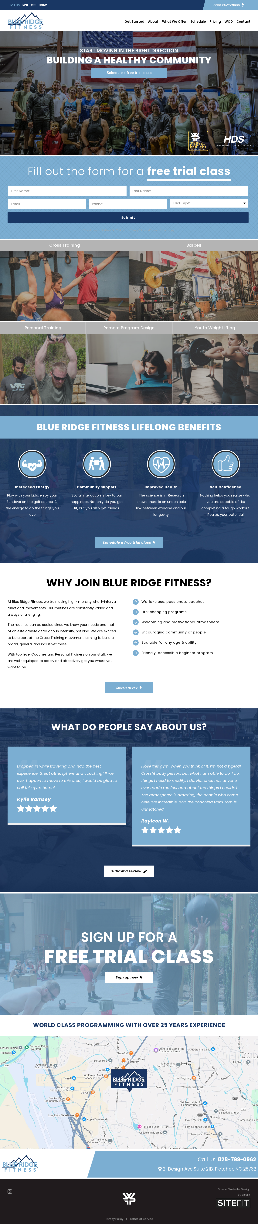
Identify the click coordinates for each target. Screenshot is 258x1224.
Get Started (134, 21)
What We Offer (174, 21)
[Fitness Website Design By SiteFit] (233, 1203)
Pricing (215, 21)
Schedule (198, 21)
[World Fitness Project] (129, 1198)
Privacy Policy (114, 1219)
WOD (229, 21)
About (153, 21)
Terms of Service (141, 1219)
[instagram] (10, 1192)
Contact (243, 21)
